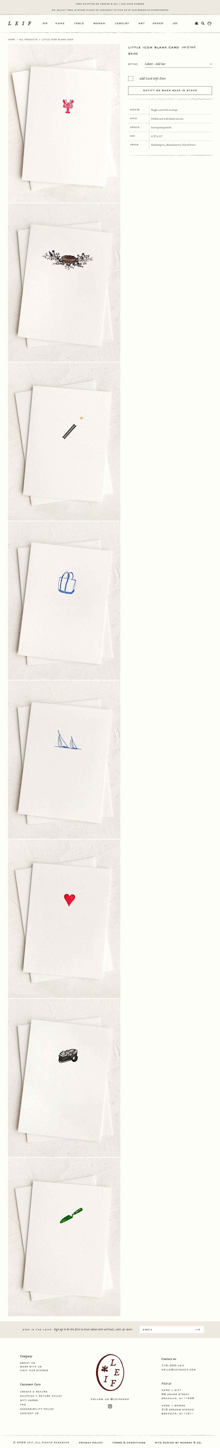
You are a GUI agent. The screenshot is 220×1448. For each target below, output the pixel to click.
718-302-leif (173, 1365)
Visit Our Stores (34, 1370)
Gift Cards (29, 1400)
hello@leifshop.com (179, 1369)
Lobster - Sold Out (155, 64)
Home (11, 39)
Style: (133, 64)
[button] (64, 23)
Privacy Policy (91, 1443)
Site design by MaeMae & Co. (178, 1443)
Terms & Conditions (128, 1443)
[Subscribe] (199, 1329)
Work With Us (31, 1366)
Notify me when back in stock (170, 90)
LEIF (30, 1443)
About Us (27, 1363)
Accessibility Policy (37, 1409)
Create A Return (34, 1392)
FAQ (23, 1404)
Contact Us (29, 1413)
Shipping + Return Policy (41, 1396)
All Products (28, 39)
